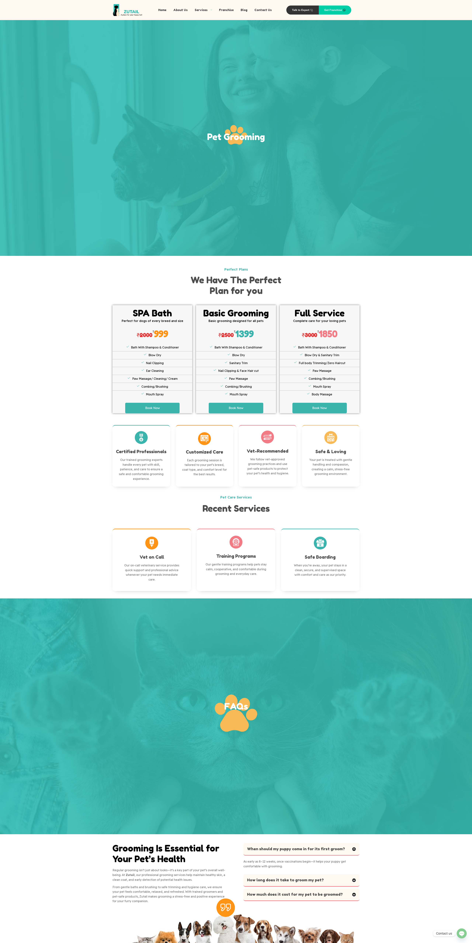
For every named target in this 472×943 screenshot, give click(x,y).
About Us (180, 10)
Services (201, 10)
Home (162, 10)
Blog (244, 10)
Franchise (226, 10)
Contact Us (263, 10)
